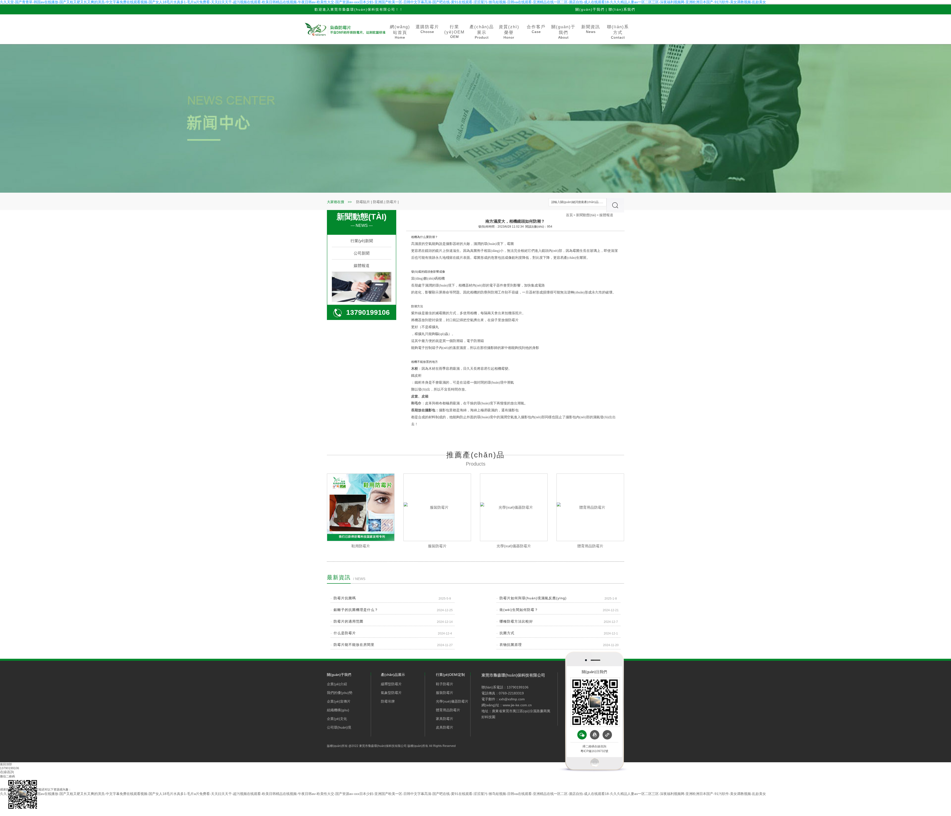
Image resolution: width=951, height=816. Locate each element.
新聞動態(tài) (586, 215)
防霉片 (391, 202)
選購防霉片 (427, 29)
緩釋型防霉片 (391, 684)
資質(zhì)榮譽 (509, 32)
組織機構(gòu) (338, 710)
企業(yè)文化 (337, 719)
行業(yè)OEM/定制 (450, 675)
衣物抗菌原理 (511, 645)
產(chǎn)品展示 (482, 32)
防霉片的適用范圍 (348, 621)
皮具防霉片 (444, 727)
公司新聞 (362, 253)
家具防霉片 (444, 719)
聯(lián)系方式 (618, 32)
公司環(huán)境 (339, 727)
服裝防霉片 (437, 546)
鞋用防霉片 (360, 546)
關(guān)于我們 (590, 9)
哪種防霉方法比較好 (516, 621)
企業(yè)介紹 (337, 684)
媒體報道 (362, 265)
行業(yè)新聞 (361, 241)
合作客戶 (536, 29)
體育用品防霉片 (590, 546)
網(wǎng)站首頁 (400, 32)
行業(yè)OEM (454, 32)
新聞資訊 (590, 29)
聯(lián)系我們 (621, 9)
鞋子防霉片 (444, 684)
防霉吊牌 (388, 701)
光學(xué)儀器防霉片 (514, 546)
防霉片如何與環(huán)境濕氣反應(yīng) (533, 598)
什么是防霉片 (345, 633)
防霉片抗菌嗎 (345, 598)
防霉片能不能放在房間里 (354, 645)
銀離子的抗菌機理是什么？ (356, 610)
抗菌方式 (507, 633)
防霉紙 (378, 202)
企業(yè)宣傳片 (338, 701)
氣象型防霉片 (391, 693)
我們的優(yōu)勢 (339, 693)
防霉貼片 (363, 202)
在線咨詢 (7, 772)
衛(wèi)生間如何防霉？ (519, 610)
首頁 (569, 215)
